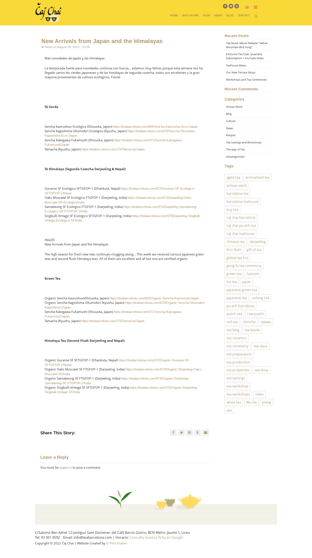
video (259, 394)
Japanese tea (236, 298)
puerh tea (234, 313)
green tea (234, 273)
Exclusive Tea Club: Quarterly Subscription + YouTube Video (245, 56)
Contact (244, 15)
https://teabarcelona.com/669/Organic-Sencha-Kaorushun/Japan (154, 298)
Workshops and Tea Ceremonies (246, 79)
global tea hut (237, 257)
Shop (206, 15)
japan (246, 281)
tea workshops (238, 394)
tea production (238, 362)
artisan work (236, 185)
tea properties (237, 370)
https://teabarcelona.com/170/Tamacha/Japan (113, 149)
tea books (252, 330)
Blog (229, 15)
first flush (234, 249)
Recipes (231, 135)
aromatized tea (257, 177)
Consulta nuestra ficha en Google (156, 537)
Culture (230, 121)
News (218, 15)
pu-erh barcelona (240, 306)
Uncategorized (235, 156)
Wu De (251, 402)
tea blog (232, 330)
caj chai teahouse (240, 233)
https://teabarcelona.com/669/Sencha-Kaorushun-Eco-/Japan (155, 126)
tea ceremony (237, 346)
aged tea (233, 177)
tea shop (261, 370)
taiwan (266, 322)
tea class (260, 346)
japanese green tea (241, 289)
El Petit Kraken (116, 543)
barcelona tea (237, 193)
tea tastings (235, 378)
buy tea (232, 209)
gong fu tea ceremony (243, 265)
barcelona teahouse (242, 201)
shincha (249, 322)
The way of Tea (235, 149)
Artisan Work (234, 107)
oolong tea (260, 298)
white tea (233, 402)
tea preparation (239, 354)
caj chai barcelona (240, 217)
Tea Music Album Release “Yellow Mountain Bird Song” (246, 45)
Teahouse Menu (236, 65)
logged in (65, 467)
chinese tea (235, 241)
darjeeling (258, 241)
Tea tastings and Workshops (244, 142)
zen (229, 410)
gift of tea (254, 249)
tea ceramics (236, 338)
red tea (232, 322)
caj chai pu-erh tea (241, 225)
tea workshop (237, 386)
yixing (266, 402)
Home (174, 15)
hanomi (253, 273)
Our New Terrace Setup (240, 72)
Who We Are (190, 15)
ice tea (231, 281)
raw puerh (255, 313)
